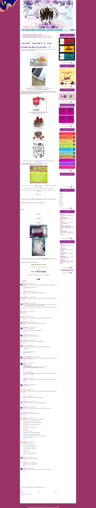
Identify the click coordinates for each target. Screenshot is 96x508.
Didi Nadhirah (25, 401)
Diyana (24, 334)
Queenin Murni (25, 327)
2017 (60, 206)
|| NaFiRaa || (25, 384)
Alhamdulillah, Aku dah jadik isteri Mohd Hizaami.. (65, 137)
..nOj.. (24, 396)
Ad (49, 49)
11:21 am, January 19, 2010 (30, 283)
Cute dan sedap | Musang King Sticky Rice (66, 215)
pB (23, 345)
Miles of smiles (62, 214)
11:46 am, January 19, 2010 (32, 303)
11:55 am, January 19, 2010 (33, 322)
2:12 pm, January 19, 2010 (28, 371)
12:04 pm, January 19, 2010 (32, 340)
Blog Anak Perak (62, 256)
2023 (60, 197)
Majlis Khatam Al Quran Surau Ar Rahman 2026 (30, 35)
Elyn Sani (24, 283)
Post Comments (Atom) (28, 494)
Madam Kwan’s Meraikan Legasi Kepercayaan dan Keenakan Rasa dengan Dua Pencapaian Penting (67, 227)
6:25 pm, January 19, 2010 (30, 412)
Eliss (23, 441)
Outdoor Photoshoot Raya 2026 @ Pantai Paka (30, 34)
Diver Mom (25, 311)
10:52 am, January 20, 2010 (30, 441)
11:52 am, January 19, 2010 (29, 316)
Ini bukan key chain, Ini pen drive (33, 47)
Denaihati (61, 221)
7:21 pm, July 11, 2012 (30, 468)
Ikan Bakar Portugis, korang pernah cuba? (65, 153)
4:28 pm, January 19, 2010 (30, 389)
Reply (24, 288)
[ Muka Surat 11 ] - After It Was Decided (66, 253)
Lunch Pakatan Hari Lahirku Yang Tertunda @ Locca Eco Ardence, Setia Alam (34, 37)
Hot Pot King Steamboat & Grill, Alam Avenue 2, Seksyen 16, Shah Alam (66, 145)
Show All (74, 265)
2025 (60, 194)
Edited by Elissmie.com (35, 507)
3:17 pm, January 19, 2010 (32, 384)
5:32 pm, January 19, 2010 (29, 396)
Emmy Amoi (25, 468)
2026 (60, 193)
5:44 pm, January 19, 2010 (32, 401)
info (39, 279)
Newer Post (22, 492)
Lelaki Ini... (62, 166)
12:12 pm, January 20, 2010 (29, 457)
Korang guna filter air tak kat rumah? (65, 134)
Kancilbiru (24, 378)
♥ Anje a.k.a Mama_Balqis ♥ (27, 356)
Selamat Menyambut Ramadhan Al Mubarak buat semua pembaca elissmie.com (35, 36)
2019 (60, 203)
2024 (60, 196)
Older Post (55, 492)
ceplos (21, 205)
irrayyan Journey (62, 260)
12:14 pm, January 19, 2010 (36, 356)
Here (31, 507)
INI (40, 164)
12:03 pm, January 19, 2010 (30, 334)
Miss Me (24, 389)
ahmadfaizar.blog (63, 248)
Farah (24, 457)
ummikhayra (25, 462)
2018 (60, 204)
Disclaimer (50, 507)
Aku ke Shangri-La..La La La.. (65, 163)
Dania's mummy (25, 322)
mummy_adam (25, 340)
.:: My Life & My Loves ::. (63, 217)
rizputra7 (24, 412)
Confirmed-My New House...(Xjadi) (65, 157)
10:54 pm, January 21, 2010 (31, 462)
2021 (60, 200)
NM (23, 316)
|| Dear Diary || (62, 244)
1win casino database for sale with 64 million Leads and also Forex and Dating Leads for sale (67, 233)
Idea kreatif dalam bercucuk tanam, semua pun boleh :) (65, 149)
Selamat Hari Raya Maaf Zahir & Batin (66, 160)
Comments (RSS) (54, 507)
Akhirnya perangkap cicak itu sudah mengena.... (65, 141)
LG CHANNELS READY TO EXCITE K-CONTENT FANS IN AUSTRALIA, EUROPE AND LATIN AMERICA (67, 262)
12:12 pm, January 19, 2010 (28, 345)
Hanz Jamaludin (25, 303)
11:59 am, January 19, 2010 (32, 327)
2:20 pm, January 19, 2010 (31, 378)
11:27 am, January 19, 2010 (31, 291)
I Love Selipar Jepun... (63, 252)
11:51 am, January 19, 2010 (31, 311)
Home (39, 492)
